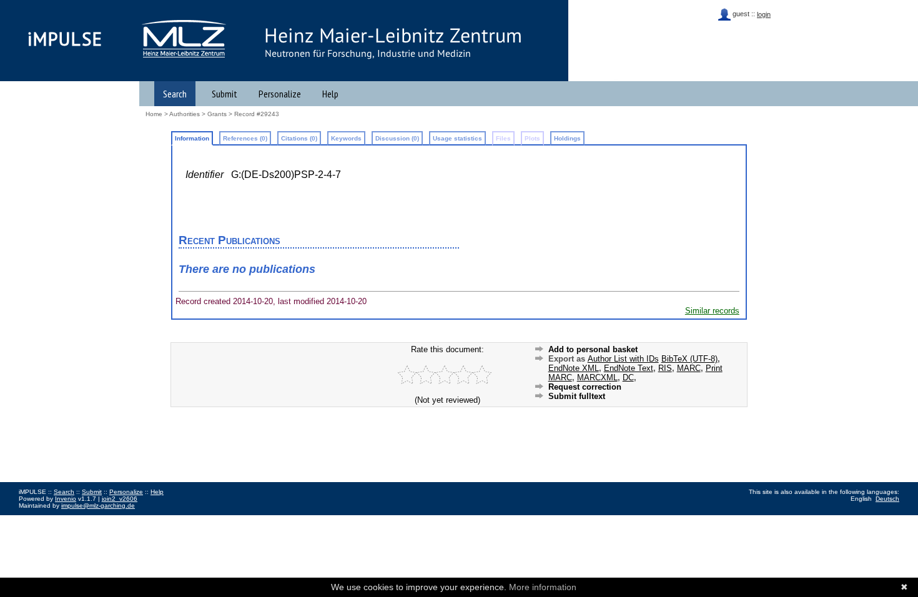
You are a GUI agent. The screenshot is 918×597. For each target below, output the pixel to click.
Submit (224, 93)
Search (175, 93)
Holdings (567, 138)
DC (628, 377)
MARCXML (597, 377)
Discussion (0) (397, 138)
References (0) (245, 138)
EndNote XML (573, 368)
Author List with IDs (623, 358)
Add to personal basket (593, 349)
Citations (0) (299, 138)
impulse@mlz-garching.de (98, 505)
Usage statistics (457, 138)
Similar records (712, 310)
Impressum (34, 519)
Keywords (346, 138)
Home (154, 114)
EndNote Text (628, 368)
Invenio (65, 498)
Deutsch (887, 498)
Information (192, 138)
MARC (689, 368)
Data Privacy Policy (83, 519)
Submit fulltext (576, 396)
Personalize (280, 93)
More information (542, 587)
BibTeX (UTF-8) (689, 358)
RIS (665, 368)
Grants (217, 114)
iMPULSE (65, 39)
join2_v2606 (119, 498)
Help (330, 93)
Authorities (184, 114)
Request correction (584, 387)
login (764, 14)
